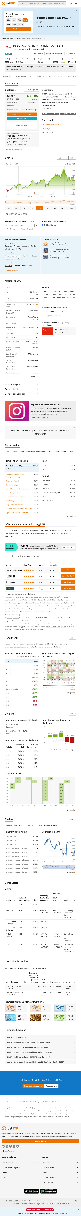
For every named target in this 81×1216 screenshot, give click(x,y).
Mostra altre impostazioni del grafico (20, 229)
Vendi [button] (30, 114)
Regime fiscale (12, 389)
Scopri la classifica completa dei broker (20, 594)
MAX (71, 208)
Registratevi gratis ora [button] (33, 1086)
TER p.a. (43, 981)
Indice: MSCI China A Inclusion (55, 312)
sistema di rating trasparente (56, 627)
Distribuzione (55, 982)
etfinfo (27, 1102)
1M (16, 208)
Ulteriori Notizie (11, 271)
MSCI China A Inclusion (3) (50, 114)
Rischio (61, 77)
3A (47, 208)
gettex (40, 1102)
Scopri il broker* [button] (68, 570)
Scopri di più (23, 141)
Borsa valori (71, 77)
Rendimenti (40, 77)
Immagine (69, 693)
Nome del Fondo (12, 982)
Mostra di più (49, 132)
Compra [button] (14, 114)
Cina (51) (72, 114)
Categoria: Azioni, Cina (52, 316)
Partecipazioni (21, 77)
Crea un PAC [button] (23, 118)
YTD (62, 208)
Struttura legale (12, 384)
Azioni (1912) (64, 114)
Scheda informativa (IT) (53, 125)
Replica (68, 982)
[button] (38, 53)
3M (24, 208)
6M (32, 208)
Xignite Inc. (34, 1102)
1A (40, 208)
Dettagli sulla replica (15, 393)
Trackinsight (21, 1102)
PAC (31, 77)
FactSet (45, 1102)
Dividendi (51, 77)
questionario (63, 430)
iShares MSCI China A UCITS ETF (13, 987)
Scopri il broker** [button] (68, 576)
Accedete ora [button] (51, 1086)
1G (9, 208)
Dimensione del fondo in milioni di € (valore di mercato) (33, 977)
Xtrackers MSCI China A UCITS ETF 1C (14, 993)
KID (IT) (47, 129)
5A (55, 208)
